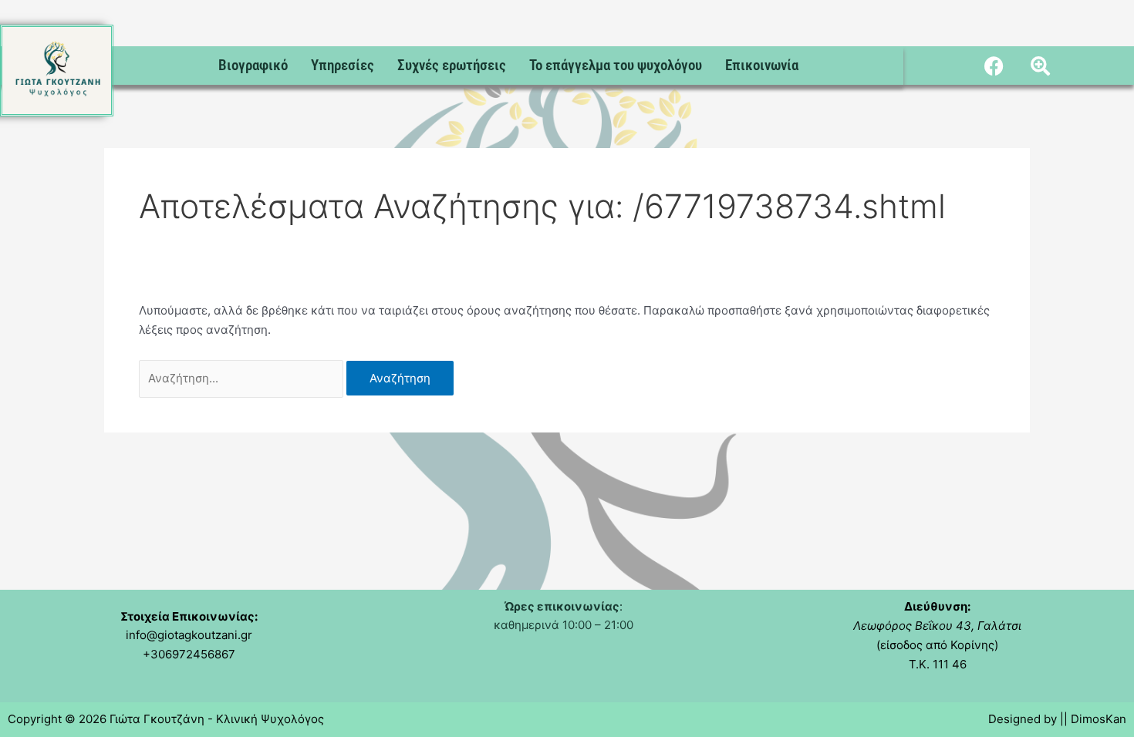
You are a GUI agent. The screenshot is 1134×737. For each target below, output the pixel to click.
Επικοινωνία (761, 65)
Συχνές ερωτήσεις (451, 65)
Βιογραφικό (253, 65)
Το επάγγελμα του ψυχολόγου (615, 65)
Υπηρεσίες (342, 65)
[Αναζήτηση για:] (242, 378)
